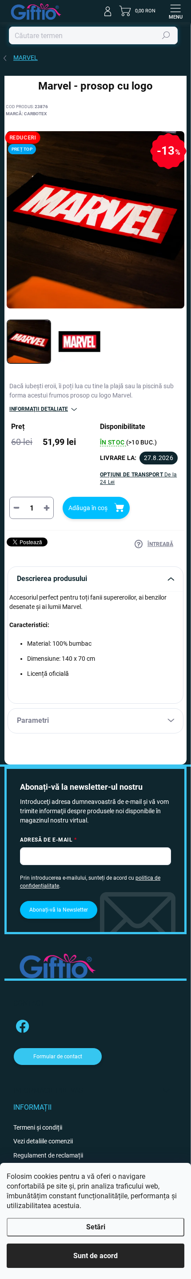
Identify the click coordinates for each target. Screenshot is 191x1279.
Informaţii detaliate (38, 409)
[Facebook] (21, 1025)
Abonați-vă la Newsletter (58, 910)
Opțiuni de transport (138, 478)
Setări (95, 1227)
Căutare (166, 35)
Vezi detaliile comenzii (43, 1141)
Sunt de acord (95, 1256)
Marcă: (26, 113)
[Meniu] (175, 11)
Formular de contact (57, 1056)
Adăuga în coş (87, 507)
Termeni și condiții (37, 1127)
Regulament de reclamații (48, 1155)
